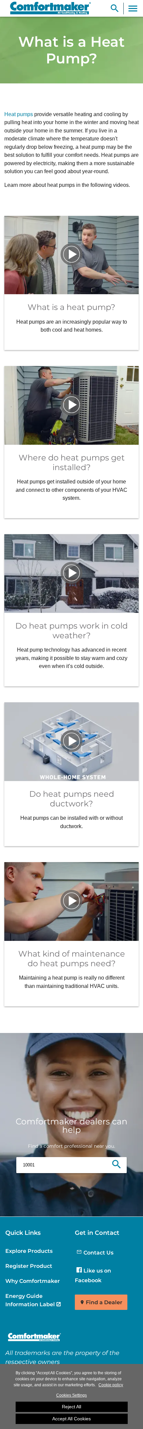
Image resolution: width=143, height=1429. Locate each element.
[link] (47, 8)
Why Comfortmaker (32, 1281)
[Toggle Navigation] (133, 8)
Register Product (28, 1266)
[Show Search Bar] (114, 8)
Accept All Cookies (71, 1418)
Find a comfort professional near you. (71, 1146)
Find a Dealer (104, 1302)
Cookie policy (110, 1385)
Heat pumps (18, 114)
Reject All (71, 1406)
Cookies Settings (71, 1395)
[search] (116, 1165)
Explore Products (29, 1250)
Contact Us (98, 1252)
